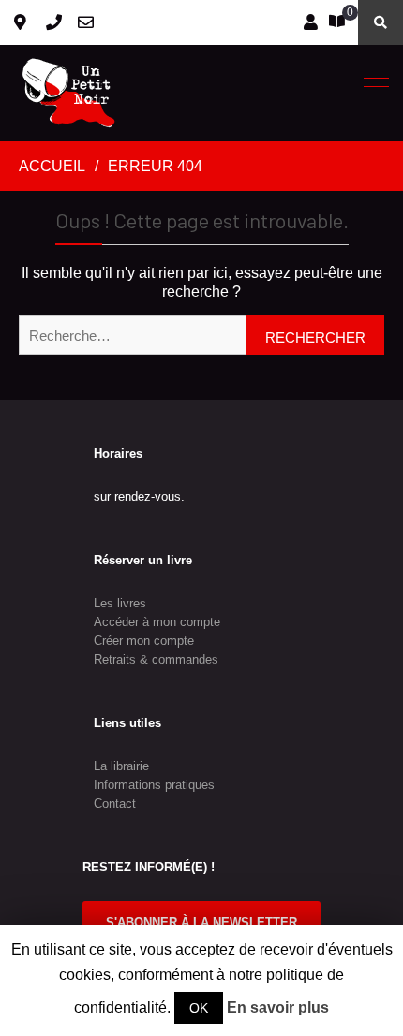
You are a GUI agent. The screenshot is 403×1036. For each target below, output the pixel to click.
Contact (115, 803)
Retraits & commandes (156, 659)
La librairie (121, 766)
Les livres (120, 603)
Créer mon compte (144, 641)
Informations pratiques (154, 785)
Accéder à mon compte (157, 622)
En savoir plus (278, 1007)
